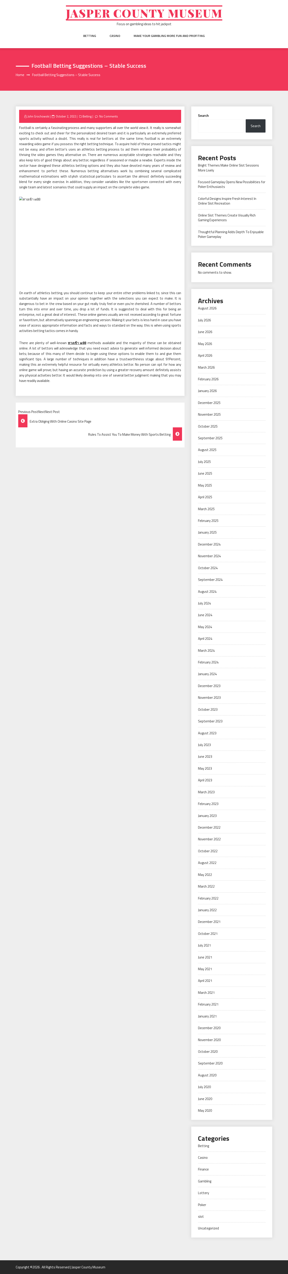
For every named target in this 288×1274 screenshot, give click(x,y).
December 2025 (209, 402)
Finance (203, 1169)
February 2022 (208, 898)
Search (203, 115)
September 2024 (210, 579)
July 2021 (204, 945)
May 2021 (205, 969)
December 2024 (209, 544)
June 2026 (205, 331)
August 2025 (207, 449)
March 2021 (206, 992)
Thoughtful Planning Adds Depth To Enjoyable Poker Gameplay (231, 234)
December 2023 (209, 685)
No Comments (108, 116)
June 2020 (205, 1098)
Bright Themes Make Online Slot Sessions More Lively (228, 168)
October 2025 (208, 426)
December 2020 (209, 1027)
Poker (202, 1204)
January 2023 (207, 815)
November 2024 (209, 556)
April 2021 (205, 980)
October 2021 (208, 933)
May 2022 (205, 874)
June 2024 (205, 615)
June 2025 (205, 473)
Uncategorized (208, 1228)
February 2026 (208, 379)
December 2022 (209, 827)
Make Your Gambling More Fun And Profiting (169, 36)
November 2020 (209, 1039)
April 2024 (205, 638)
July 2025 (204, 461)
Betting (89, 36)
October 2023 (208, 709)
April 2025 (205, 497)
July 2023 (204, 744)
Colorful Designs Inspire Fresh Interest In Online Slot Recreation (227, 201)
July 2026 (204, 320)
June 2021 (205, 957)
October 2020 (208, 1051)
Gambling (204, 1181)
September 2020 (210, 1063)
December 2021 (209, 921)
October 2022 (208, 851)
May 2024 (205, 626)
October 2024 (208, 567)
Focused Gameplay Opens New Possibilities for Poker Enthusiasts (231, 184)
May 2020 (205, 1110)
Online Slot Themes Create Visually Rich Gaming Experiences (227, 218)
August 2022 (207, 862)
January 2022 (207, 910)
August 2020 (207, 1075)
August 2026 (207, 308)
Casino (115, 36)
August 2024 (207, 591)
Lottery (203, 1192)
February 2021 (208, 1004)
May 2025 (205, 485)
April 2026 (205, 355)
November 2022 (209, 839)
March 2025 (206, 509)
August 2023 (207, 733)
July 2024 (204, 603)
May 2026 (205, 343)
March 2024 (206, 650)
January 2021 (207, 1016)
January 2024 (207, 673)
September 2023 (210, 721)
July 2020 (204, 1086)
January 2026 (207, 390)
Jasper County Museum (144, 12)
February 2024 (208, 662)
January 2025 (207, 532)
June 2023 (205, 756)
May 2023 (205, 768)
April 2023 (205, 780)
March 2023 (206, 792)
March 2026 (206, 367)
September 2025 (210, 438)
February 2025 (208, 520)
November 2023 (209, 697)
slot (201, 1216)
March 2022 (206, 886)
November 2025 (209, 414)
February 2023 (208, 803)
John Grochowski (38, 116)
